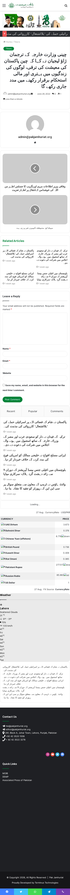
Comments (57, 411)
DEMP (5, 776)
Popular (32, 411)
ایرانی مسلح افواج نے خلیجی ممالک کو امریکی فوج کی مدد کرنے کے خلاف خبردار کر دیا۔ (19, 276)
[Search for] (66, 6)
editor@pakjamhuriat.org (17, 729)
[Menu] (4, 6)
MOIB (5, 773)
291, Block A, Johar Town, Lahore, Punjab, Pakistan (31, 732)
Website (7, 373)
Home (8, 42)
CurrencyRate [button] (62, 589)
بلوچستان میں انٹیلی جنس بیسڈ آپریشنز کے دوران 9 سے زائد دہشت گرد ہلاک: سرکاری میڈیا (52, 276)
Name (6, 348)
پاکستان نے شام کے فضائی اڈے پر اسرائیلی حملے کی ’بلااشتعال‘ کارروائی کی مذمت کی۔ (18, 253)
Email (6, 361)
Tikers (17, 42)
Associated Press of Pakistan (17, 780)
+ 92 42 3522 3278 (15, 739)
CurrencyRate (52, 512)
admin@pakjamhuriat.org (19, 94)
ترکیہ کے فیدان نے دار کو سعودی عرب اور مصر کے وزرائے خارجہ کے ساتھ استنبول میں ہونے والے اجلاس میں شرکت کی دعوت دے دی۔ (52, 256)
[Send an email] (32, 94)
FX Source (48, 589)
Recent (11, 411)
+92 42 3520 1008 (15, 736)
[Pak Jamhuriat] (21, 5)
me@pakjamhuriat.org (16, 726)
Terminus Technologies (46, 882)
